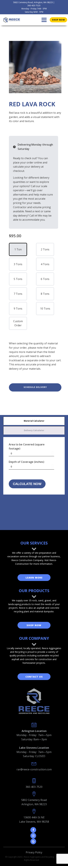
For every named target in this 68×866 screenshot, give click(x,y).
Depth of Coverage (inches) (26, 462)
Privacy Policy (34, 852)
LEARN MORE (34, 577)
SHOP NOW (34, 625)
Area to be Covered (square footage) (27, 446)
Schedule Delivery (35, 387)
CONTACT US (34, 676)
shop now (58, 19)
